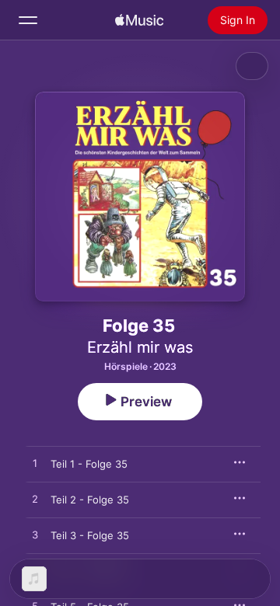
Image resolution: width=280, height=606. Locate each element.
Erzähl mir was (140, 347)
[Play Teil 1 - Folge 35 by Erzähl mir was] (35, 464)
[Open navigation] (28, 20)
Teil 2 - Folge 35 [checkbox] (90, 499)
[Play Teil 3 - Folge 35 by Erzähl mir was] (35, 535)
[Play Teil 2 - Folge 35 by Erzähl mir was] (35, 500)
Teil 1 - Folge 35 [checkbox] (89, 464)
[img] (139, 20)
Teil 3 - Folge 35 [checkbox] (90, 535)
